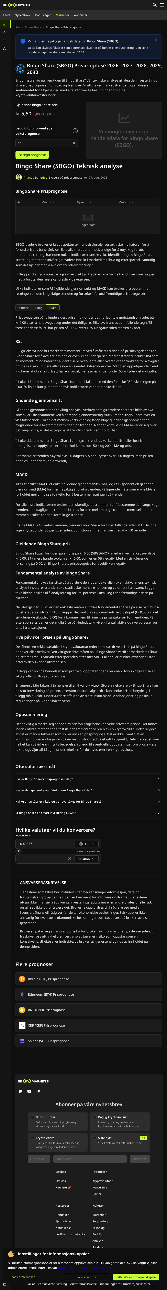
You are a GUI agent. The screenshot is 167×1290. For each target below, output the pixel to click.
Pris (18, 27)
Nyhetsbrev (22, 15)
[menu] (5, 36)
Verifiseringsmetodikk (70, 1234)
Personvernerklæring (52, 1284)
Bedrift (97, 1234)
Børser (96, 1194)
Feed (6, 15)
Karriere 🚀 (63, 1187)
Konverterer (100, 1187)
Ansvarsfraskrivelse (83, 1284)
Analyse (97, 1241)
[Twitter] (20, 1092)
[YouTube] (29, 1092)
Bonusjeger (43, 15)
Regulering (100, 1221)
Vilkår (31, 1284)
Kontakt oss (63, 1228)
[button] (87, 779)
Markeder (62, 15)
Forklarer (98, 1247)
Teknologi (98, 1228)
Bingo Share (33, 27)
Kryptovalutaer (102, 1181)
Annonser (80, 15)
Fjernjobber (63, 1221)
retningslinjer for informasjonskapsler (85, 1268)
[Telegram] (38, 1092)
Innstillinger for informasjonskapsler (125, 1284)
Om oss (61, 1181)
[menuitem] (5, 24)
